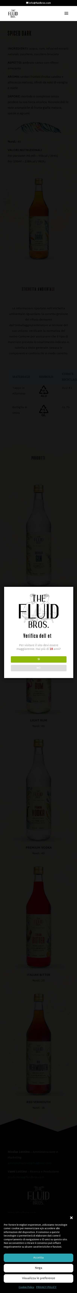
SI (39, 659)
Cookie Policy (26, 1287)
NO (39, 668)
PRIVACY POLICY (46, 1287)
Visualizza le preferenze (38, 1278)
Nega (38, 1268)
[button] (71, 1218)
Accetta (38, 1257)
